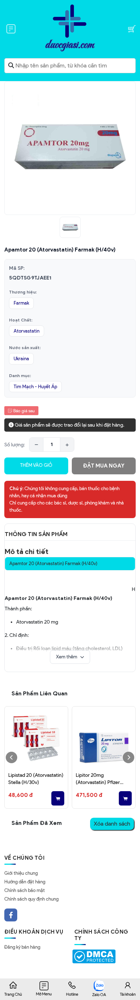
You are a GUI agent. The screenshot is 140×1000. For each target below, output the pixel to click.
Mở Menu (44, 993)
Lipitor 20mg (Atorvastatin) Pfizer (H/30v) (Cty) (98, 779)
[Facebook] (10, 915)
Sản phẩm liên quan (39, 693)
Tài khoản (128, 994)
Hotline (72, 994)
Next (128, 757)
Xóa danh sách (112, 823)
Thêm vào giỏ (36, 465)
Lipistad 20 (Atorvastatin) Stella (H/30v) (36, 778)
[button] (70, 657)
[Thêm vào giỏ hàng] (57, 798)
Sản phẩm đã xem (36, 823)
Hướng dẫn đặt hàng (24, 881)
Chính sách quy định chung (31, 899)
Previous (11, 757)
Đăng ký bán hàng (22, 947)
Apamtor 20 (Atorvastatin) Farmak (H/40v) (53, 563)
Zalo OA (99, 994)
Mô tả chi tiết (26, 551)
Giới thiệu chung (21, 873)
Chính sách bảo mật (24, 890)
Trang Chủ (13, 994)
